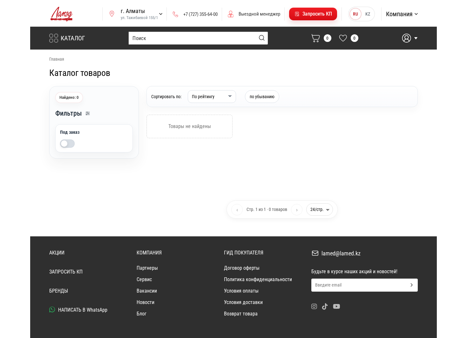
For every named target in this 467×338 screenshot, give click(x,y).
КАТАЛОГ (73, 38)
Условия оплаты (241, 291)
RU (355, 14)
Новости (145, 302)
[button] (313, 14)
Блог (141, 314)
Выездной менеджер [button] (259, 14)
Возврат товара (241, 314)
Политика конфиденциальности (258, 279)
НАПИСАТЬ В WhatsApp (82, 310)
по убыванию (262, 96)
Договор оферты (242, 268)
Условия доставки (243, 302)
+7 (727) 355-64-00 (200, 14)
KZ (367, 14)
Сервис (144, 279)
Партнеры (147, 268)
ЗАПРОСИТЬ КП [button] (66, 272)
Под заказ (69, 132)
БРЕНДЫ (58, 291)
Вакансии (147, 291)
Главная (56, 59)
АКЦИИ (56, 253)
